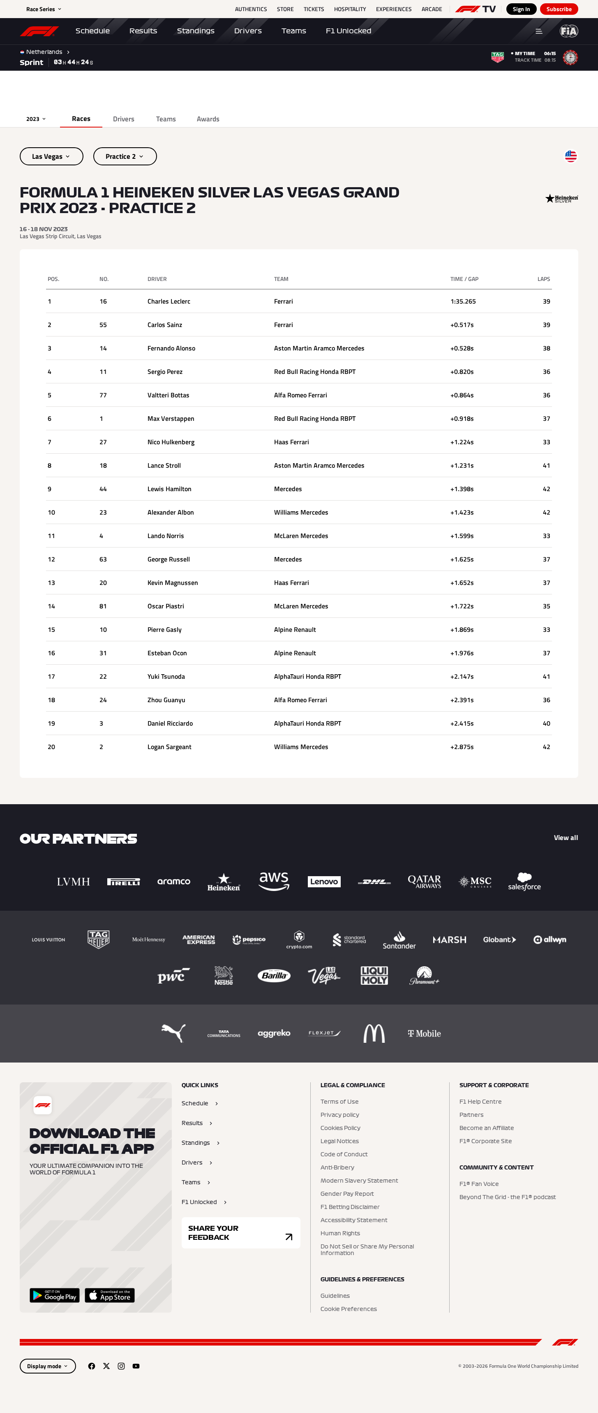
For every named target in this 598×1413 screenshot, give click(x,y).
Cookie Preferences (349, 1309)
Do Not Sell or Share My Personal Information (367, 1250)
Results (143, 31)
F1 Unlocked (349, 31)
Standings (196, 31)
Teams (294, 31)
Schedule (93, 31)
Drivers (248, 31)
